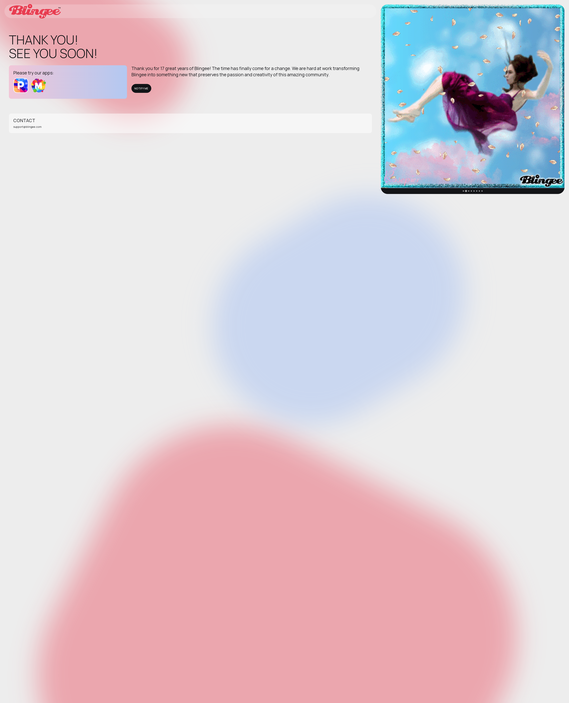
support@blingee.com (27, 127)
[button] (463, 191)
